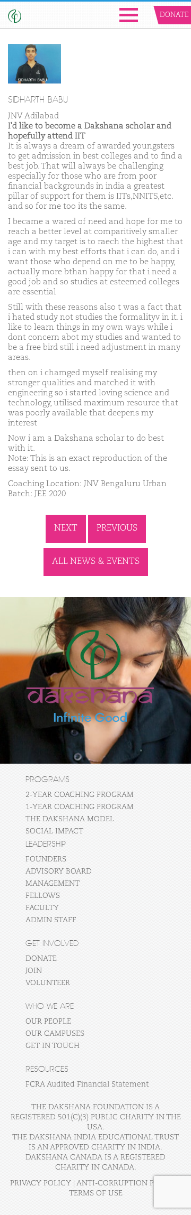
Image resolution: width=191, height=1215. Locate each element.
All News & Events (96, 562)
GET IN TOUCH (52, 1046)
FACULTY (42, 908)
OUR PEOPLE (48, 1021)
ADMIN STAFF (50, 920)
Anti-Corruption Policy (126, 1183)
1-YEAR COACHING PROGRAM (79, 807)
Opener (128, 15)
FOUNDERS (45, 859)
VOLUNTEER (47, 983)
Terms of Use (96, 1193)
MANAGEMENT (52, 883)
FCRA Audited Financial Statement (87, 1084)
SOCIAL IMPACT (54, 831)
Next (65, 528)
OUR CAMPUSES (54, 1033)
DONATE (41, 958)
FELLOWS (42, 895)
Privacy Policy (40, 1183)
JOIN (33, 971)
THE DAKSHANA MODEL (69, 819)
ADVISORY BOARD (58, 871)
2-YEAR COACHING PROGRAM (79, 795)
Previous (117, 528)
